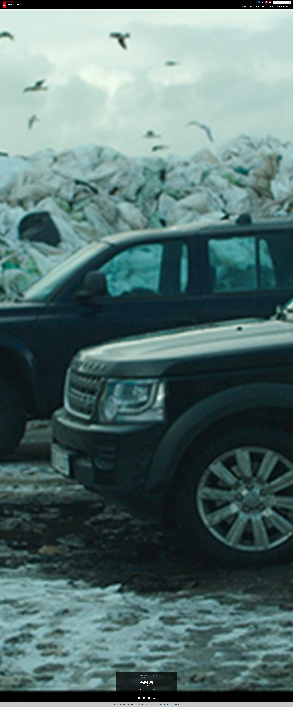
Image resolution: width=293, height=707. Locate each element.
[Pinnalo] (149, 698)
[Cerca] (289, 2)
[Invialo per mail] (138, 698)
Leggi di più (176, 705)
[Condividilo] (143, 698)
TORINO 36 (146, 677)
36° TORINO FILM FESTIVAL (146, 675)
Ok (164, 705)
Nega (168, 705)
